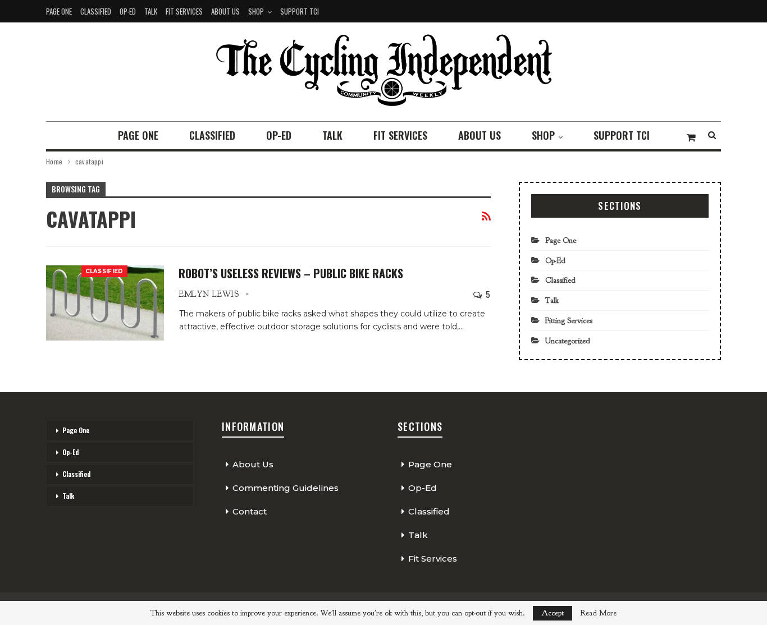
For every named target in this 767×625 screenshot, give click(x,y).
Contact (249, 511)
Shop (256, 11)
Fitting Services (568, 320)
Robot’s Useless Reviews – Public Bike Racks (291, 273)
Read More (598, 613)
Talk (150, 11)
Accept (552, 613)
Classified (95, 11)
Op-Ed (128, 11)
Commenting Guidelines (285, 487)
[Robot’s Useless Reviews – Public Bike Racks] (105, 303)
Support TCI (299, 11)
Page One (59, 11)
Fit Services (184, 11)
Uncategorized (567, 341)
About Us (225, 11)
